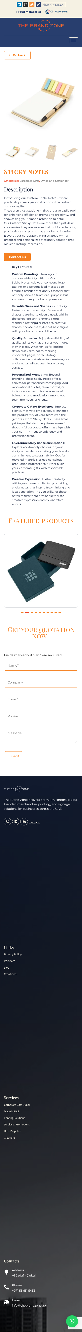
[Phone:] (6, 1287)
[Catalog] (24, 821)
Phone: (17, 1285)
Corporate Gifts (29, 180)
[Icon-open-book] (32, 4)
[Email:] (6, 1302)
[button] (22, 612)
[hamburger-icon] (73, 40)
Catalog (34, 822)
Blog (6, 967)
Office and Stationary (54, 180)
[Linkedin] (19, 4)
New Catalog (53, 4)
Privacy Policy (13, 954)
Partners (9, 960)
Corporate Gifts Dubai (17, 1105)
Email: (16, 1300)
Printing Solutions (14, 1118)
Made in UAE (11, 1111)
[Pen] (38, 4)
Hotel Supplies (12, 1131)
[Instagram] (25, 4)
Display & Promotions (17, 1124)
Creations (10, 974)
